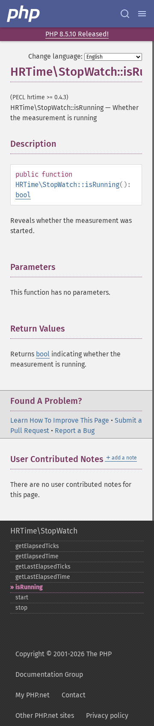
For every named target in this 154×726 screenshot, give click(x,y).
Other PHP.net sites (44, 715)
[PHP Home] (24, 13)
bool (23, 195)
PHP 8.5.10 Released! (77, 34)
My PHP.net (32, 695)
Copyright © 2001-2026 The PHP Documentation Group (63, 664)
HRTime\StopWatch (44, 531)
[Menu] (142, 13)
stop (21, 607)
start (21, 597)
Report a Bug (75, 431)
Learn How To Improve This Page (59, 420)
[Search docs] (124, 13)
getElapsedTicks (37, 546)
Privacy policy (107, 715)
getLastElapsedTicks (43, 566)
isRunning (29, 587)
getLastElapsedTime (42, 577)
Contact (74, 695)
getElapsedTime (37, 556)
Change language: (55, 56)
